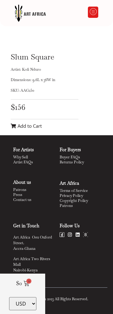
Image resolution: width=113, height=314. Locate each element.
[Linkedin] (77, 234)
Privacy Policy (71, 195)
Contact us (22, 199)
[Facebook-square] (62, 234)
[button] (93, 12)
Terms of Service (74, 190)
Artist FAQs (23, 162)
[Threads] (85, 234)
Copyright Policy (74, 200)
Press (17, 194)
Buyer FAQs (70, 157)
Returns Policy (72, 162)
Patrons (19, 189)
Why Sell (20, 157)
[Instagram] (69, 234)
